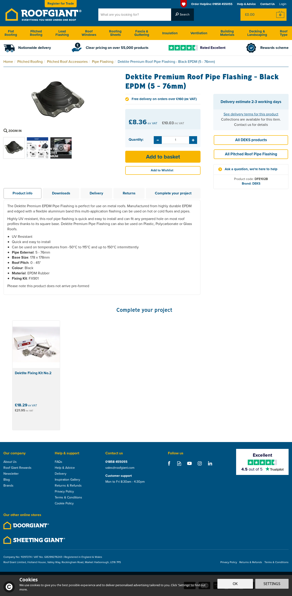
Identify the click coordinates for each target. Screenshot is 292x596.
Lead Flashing (62, 33)
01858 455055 (116, 462)
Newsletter (11, 474)
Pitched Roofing (36, 33)
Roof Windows (89, 33)
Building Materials (227, 33)
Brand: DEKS (251, 183)
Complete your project (173, 193)
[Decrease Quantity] (158, 140)
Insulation (170, 33)
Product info (22, 193)
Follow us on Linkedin (210, 463)
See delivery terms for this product (251, 114)
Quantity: (136, 139)
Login (282, 4)
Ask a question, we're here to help (251, 169)
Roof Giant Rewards (17, 468)
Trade (60, 3)
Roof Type (283, 33)
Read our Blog (179, 463)
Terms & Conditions (68, 497)
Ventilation (198, 33)
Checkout (277, 14)
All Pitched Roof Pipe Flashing (251, 154)
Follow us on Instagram (200, 463)
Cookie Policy (64, 503)
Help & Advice (65, 468)
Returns (129, 193)
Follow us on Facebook (169, 463)
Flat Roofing (11, 33)
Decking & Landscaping (257, 33)
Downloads (61, 193)
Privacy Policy (64, 491)
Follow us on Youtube (189, 463)
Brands (8, 485)
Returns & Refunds (68, 485)
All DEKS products (251, 140)
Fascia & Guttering (141, 33)
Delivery (96, 193)
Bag (254, 14)
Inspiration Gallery (67, 479)
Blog (6, 479)
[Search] (182, 14)
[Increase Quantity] (193, 140)
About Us (10, 462)
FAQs (58, 462)
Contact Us (267, 4)
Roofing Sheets (115, 33)
